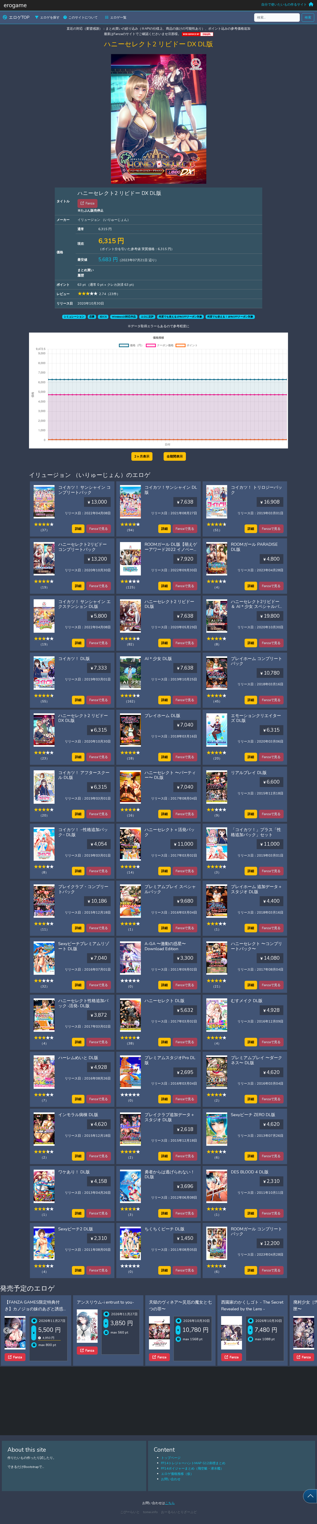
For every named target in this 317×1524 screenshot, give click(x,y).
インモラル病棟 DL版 (78, 1115)
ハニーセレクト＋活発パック (170, 832)
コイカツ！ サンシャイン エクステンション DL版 (84, 604)
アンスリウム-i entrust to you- (33, 1302)
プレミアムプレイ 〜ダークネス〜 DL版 (256, 1060)
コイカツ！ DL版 (74, 658)
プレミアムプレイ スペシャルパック (170, 889)
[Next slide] (310, 1330)
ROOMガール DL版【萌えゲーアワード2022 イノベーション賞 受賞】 (171, 549)
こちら (170, 1503)
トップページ (171, 1457)
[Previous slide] (6, 1330)
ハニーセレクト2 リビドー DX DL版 (83, 718)
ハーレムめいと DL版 (78, 1057)
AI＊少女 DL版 (158, 658)
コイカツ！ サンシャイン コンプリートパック (84, 490)
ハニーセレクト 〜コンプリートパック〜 (256, 946)
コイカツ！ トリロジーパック (256, 490)
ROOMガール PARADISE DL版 (254, 547)
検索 (308, 17)
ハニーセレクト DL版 (164, 1000)
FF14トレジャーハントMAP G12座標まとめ (193, 1463)
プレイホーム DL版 (162, 715)
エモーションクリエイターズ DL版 (256, 718)
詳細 (78, 528)
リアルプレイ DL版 (249, 772)
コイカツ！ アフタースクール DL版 (84, 775)
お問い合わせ (171, 1479)
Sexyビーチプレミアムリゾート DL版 (83, 946)
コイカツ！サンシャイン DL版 (171, 490)
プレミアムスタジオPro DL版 (170, 1060)
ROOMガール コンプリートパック (256, 1231)
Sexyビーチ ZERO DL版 (253, 1115)
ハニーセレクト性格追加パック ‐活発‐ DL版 (83, 1003)
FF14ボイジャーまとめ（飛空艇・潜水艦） (192, 1468)
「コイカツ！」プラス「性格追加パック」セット (256, 832)
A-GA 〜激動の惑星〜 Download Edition (165, 946)
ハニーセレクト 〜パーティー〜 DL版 (170, 775)
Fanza (17, 1350)
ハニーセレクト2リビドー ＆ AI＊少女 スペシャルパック (257, 606)
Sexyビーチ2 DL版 (75, 1229)
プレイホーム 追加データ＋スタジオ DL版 (256, 889)
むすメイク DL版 (246, 1000)
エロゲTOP (19, 17)
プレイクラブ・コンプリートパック (83, 889)
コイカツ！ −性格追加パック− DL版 (83, 832)
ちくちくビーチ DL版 (164, 1229)
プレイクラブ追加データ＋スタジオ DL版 (170, 1117)
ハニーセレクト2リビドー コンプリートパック (82, 547)
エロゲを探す (50, 17)
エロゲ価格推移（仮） (177, 1473)
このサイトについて (83, 17)
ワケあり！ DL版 (74, 1172)
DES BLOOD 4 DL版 (249, 1172)
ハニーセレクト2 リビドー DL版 (169, 604)
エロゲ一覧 (118, 17)
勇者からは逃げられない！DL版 (170, 1174)
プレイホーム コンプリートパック (256, 661)
